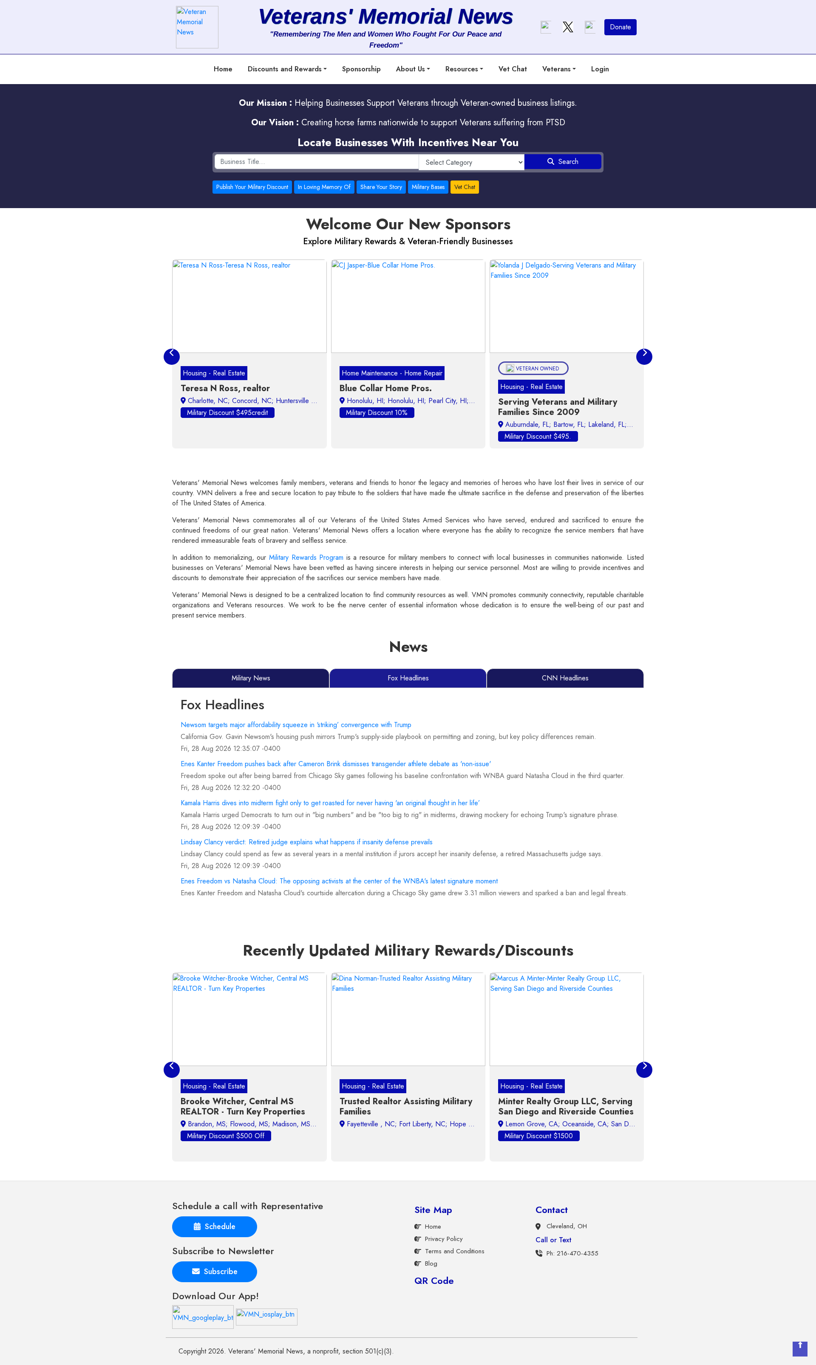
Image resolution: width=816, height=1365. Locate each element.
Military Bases (428, 187)
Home (223, 69)
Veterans (556, 69)
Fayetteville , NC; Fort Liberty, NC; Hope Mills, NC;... (424, 1124)
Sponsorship (361, 69)
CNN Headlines (565, 678)
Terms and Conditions (454, 1251)
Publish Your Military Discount (252, 187)
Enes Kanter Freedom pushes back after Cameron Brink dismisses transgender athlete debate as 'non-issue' (336, 764)
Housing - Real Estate (214, 373)
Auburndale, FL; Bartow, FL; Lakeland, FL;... (568, 424)
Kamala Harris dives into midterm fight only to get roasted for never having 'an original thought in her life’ (330, 803)
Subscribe (219, 1271)
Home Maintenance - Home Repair (392, 373)
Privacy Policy (444, 1239)
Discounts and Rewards (285, 69)
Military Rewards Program (306, 557)
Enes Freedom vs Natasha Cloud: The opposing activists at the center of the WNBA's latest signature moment (339, 881)
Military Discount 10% (377, 412)
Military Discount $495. (537, 436)
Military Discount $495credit (227, 412)
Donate (620, 27)
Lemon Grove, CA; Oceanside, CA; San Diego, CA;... (583, 1124)
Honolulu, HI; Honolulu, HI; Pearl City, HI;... (410, 401)
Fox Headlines (408, 678)
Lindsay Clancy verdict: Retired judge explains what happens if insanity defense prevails (307, 842)
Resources (461, 69)
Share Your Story (381, 187)
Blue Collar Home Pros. (386, 388)
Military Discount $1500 (538, 1136)
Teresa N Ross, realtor (225, 388)
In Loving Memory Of (324, 187)
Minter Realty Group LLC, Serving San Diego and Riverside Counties (566, 1106)
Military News (251, 678)
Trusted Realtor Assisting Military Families (406, 1106)
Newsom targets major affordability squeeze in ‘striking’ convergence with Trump (296, 725)
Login (600, 69)
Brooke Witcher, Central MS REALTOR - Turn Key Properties (243, 1106)
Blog (431, 1263)
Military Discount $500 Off (225, 1136)
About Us (410, 69)
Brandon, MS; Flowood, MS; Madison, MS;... (252, 1124)
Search (566, 161)
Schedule (218, 1226)
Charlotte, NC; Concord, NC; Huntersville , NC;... (260, 401)
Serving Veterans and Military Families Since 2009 (557, 407)
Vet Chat (513, 69)
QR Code (434, 1280)
